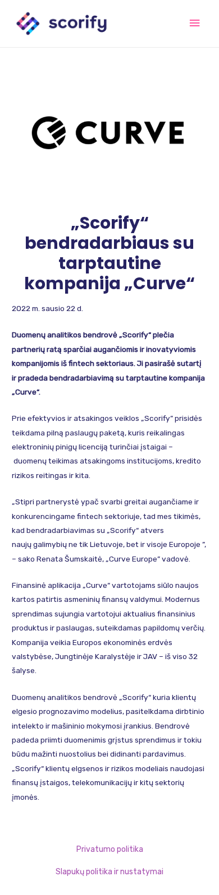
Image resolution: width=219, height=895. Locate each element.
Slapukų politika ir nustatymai (109, 872)
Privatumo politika (109, 849)
